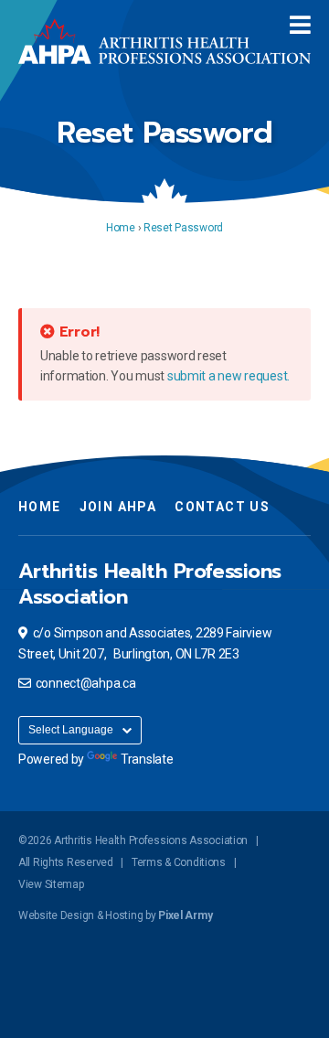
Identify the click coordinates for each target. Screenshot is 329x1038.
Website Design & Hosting (80, 915)
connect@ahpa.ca (86, 683)
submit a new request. (228, 376)
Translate (147, 759)
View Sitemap (51, 884)
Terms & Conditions (179, 862)
